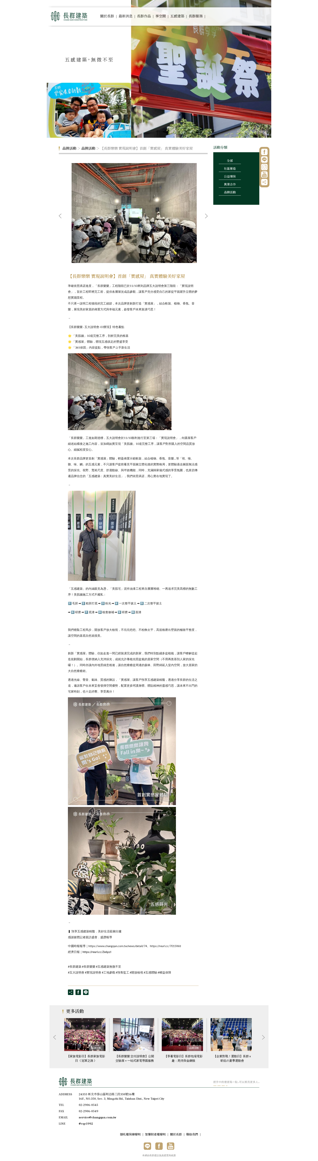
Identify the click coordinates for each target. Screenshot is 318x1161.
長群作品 (144, 16)
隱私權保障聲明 (130, 1134)
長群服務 (196, 16)
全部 (230, 161)
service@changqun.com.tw (97, 1117)
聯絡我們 (192, 1134)
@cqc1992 (86, 1124)
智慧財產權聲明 (155, 1134)
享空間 (160, 16)
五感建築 (177, 16)
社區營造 (230, 169)
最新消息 (125, 16)
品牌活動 (69, 148)
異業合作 (230, 184)
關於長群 (107, 16)
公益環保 (230, 177)
